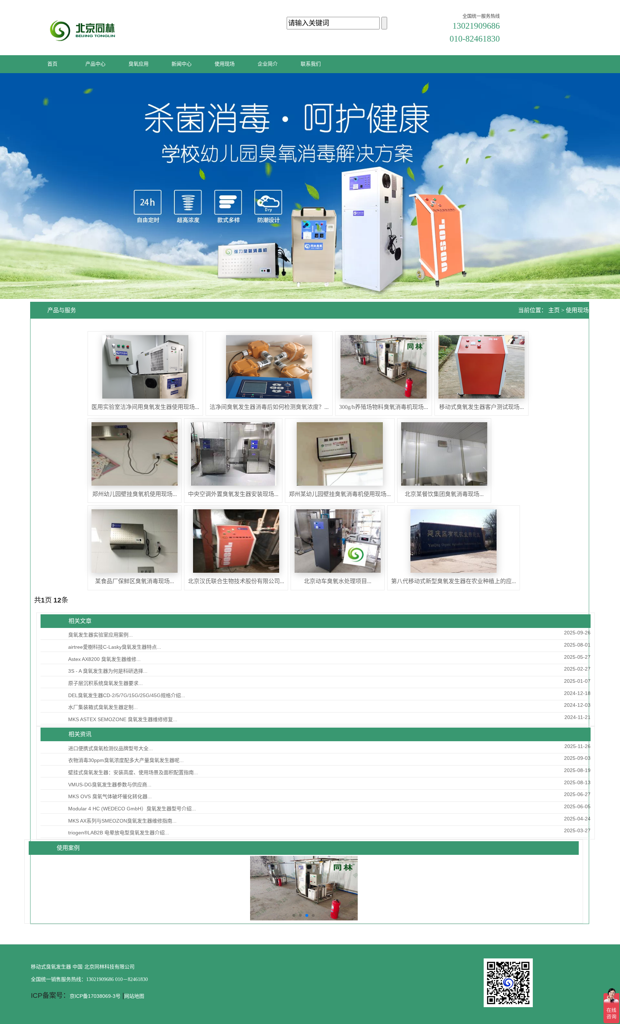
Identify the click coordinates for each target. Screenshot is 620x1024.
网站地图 (134, 996)
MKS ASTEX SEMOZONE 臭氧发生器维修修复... (122, 719)
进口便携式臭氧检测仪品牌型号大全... (110, 748)
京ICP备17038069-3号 (95, 996)
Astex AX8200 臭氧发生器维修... (104, 659)
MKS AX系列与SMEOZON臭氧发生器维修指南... (122, 821)
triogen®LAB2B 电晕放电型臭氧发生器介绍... (118, 832)
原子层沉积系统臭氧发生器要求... (105, 683)
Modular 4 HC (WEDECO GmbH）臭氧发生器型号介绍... (132, 808)
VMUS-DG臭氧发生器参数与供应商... (109, 784)
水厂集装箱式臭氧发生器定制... (103, 707)
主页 (554, 310)
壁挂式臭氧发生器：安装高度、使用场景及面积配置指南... (133, 772)
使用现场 (577, 310)
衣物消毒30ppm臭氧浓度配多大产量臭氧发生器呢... (126, 760)
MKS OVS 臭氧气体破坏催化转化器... (110, 796)
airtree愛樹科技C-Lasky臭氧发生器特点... (114, 647)
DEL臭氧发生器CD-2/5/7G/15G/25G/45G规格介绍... (126, 695)
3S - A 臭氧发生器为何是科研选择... (107, 671)
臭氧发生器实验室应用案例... (100, 635)
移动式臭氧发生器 (51, 967)
